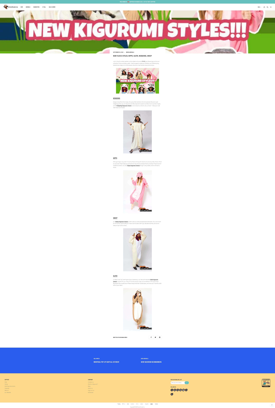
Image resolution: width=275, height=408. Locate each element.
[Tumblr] (171, 394)
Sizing (6, 384)
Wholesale (90, 392)
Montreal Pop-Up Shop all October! (106, 362)
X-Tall (44, 7)
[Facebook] (171, 390)
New (22, 7)
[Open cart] (270, 7)
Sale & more (52, 7)
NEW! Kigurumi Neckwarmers (151, 362)
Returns (7, 390)
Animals (28, 7)
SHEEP (115, 218)
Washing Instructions (10, 386)
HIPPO (115, 158)
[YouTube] (183, 390)
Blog (89, 386)
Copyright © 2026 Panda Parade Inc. (137, 407)
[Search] (267, 7)
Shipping (7, 388)
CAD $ (259, 7)
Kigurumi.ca (91, 390)
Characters (36, 7)
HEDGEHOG (116, 98)
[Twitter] (174, 390)
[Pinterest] (180, 390)
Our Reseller (8, 392)
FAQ (6, 382)
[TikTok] (186, 390)
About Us (90, 388)
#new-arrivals (130, 52)
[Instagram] (177, 390)
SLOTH (115, 276)
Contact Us (91, 382)
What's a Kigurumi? (93, 384)
